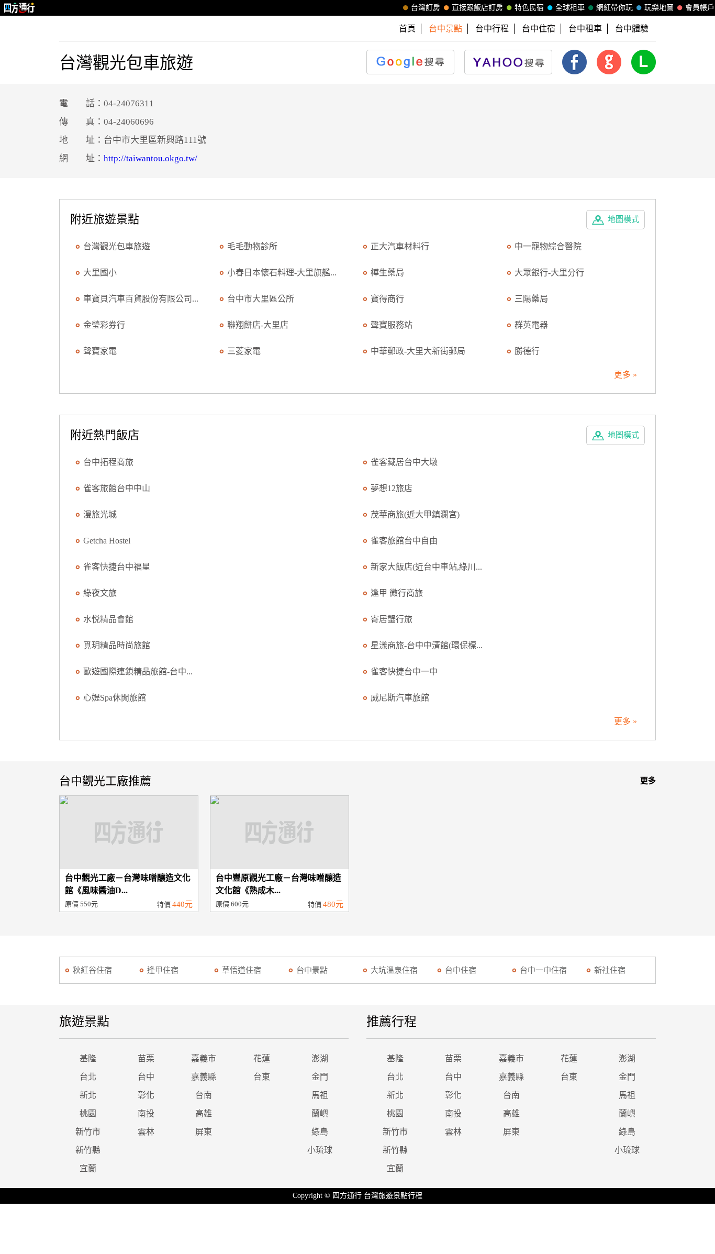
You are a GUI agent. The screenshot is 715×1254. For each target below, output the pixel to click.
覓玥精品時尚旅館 (116, 645)
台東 (261, 1076)
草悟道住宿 (241, 970)
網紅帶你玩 (614, 8)
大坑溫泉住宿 (394, 970)
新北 (88, 1095)
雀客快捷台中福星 (116, 566)
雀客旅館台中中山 (116, 488)
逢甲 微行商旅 (397, 593)
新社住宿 (609, 970)
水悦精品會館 (108, 619)
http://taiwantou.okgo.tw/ (150, 158)
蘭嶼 (319, 1113)
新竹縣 (87, 1150)
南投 (146, 1113)
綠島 (319, 1131)
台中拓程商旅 (108, 462)
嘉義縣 (203, 1076)
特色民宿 (529, 8)
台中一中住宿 (543, 970)
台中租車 (585, 28)
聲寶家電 (100, 351)
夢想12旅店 (391, 488)
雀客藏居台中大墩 (404, 462)
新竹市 (87, 1131)
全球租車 (570, 8)
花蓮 (261, 1058)
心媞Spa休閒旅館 (114, 697)
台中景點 (312, 970)
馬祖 (319, 1095)
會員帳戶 (699, 8)
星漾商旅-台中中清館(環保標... (427, 645)
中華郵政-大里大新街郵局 (418, 351)
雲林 (146, 1131)
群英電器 (531, 324)
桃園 (88, 1113)
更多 (648, 780)
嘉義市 (203, 1058)
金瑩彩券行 (104, 324)
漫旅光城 (100, 514)
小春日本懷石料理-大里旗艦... (282, 272)
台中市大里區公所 (260, 298)
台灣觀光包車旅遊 (116, 246)
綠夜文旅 (100, 593)
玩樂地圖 (659, 8)
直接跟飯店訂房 (477, 8)
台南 (203, 1095)
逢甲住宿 (162, 970)
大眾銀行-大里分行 (549, 272)
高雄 (203, 1113)
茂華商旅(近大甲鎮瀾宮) (415, 514)
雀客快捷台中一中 (404, 671)
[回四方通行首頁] (19, 8)
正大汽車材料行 (400, 246)
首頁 (407, 28)
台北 (88, 1076)
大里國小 (100, 272)
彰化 (146, 1095)
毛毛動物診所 (252, 246)
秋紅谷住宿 (92, 970)
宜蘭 (88, 1168)
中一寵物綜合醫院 (548, 246)
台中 (146, 1076)
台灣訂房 (425, 8)
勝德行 (527, 351)
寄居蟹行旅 (391, 619)
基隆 (88, 1058)
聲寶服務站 (391, 324)
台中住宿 (538, 28)
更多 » (625, 374)
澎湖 (319, 1058)
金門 (319, 1076)
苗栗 (146, 1058)
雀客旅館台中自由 (404, 540)
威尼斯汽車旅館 (400, 697)
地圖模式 (623, 219)
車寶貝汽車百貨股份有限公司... (140, 298)
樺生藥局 (387, 272)
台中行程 (492, 28)
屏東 (203, 1131)
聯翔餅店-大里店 (257, 324)
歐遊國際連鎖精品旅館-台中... (138, 671)
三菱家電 (244, 351)
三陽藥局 (531, 298)
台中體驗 (632, 28)
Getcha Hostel (106, 540)
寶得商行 (387, 298)
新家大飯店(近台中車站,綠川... (426, 566)
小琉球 (319, 1150)
